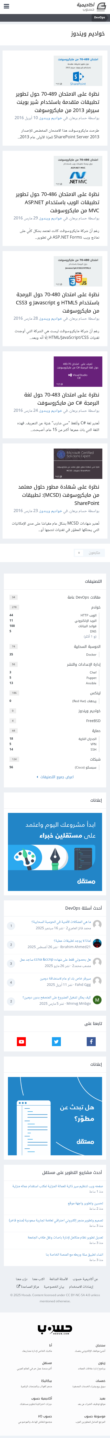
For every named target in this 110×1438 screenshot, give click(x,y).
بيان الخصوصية (54, 1287)
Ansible (52, 683)
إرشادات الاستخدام (81, 1287)
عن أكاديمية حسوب (85, 1279)
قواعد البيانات (52, 626)
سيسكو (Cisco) (52, 767)
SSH (52, 749)
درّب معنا (21, 1279)
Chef (52, 672)
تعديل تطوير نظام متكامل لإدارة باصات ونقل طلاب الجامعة (65, 1238)
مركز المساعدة (29, 1287)
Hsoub (26, 1295)
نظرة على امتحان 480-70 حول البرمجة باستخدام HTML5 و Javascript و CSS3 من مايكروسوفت (57, 303)
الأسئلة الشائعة (58, 1279)
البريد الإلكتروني (52, 620)
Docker (52, 654)
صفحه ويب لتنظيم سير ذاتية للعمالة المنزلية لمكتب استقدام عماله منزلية (57, 1186)
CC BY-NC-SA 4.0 (78, 1295)
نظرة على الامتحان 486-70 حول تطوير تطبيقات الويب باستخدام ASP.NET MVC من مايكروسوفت (57, 202)
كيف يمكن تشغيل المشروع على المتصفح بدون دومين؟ (57, 998)
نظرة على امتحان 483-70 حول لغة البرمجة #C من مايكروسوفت (61, 399)
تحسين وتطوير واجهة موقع (85, 1203)
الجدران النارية (52, 738)
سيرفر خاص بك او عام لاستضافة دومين (65, 979)
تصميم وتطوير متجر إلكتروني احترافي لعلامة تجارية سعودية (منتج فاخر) (56, 1220)
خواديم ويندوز (51, 118)
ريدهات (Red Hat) (52, 701)
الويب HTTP (52, 615)
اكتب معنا (38, 1279)
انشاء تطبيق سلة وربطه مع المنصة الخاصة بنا (74, 1255)
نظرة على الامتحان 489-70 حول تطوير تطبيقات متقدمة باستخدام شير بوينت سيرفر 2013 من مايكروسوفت (57, 102)
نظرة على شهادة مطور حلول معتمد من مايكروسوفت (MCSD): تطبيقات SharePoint (58, 495)
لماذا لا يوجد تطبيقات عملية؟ (72, 941)
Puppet (52, 677)
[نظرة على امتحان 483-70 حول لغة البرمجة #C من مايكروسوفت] (78, 371)
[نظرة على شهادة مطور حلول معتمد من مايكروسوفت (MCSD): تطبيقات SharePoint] (78, 464)
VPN (52, 744)
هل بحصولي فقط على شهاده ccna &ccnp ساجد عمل (55, 960)
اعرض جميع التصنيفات (56, 777)
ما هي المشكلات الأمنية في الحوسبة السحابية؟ (61, 922)
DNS (52, 631)
